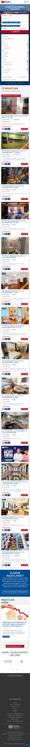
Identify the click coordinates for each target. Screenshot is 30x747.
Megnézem (24, 129)
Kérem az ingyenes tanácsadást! (15, 592)
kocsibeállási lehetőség (7, 369)
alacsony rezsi (5, 228)
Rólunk (15, 708)
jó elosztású (24, 369)
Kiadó (10, 15)
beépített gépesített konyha (8, 159)
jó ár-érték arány (5, 368)
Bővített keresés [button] (10, 83)
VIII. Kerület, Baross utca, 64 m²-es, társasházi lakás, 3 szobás (13, 186)
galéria (14, 264)
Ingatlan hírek (7, 601)
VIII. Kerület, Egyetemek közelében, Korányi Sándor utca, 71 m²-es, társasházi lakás (13, 327)
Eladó (5, 15)
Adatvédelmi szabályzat (15, 717)
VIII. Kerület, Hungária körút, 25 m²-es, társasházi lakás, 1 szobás (14, 221)
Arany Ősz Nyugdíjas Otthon (15, 721)
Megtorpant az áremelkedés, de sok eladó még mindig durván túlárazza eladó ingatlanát (14, 624)
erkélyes (4, 193)
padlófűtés (23, 159)
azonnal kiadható (6, 264)
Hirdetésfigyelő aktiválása (12, 95)
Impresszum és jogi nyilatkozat (15, 714)
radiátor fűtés (9, 194)
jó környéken (12, 524)
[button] (27, 36)
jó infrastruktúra (5, 524)
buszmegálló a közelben (20, 561)
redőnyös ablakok (10, 193)
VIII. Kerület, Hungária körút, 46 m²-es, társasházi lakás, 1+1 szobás (14, 151)
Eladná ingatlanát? (15, 704)
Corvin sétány (10, 124)
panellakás (16, 193)
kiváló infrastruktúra (6, 298)
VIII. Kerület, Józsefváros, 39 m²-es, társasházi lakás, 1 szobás (13, 291)
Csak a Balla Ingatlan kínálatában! (9, 158)
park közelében (5, 333)
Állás (15, 712)
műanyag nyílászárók (21, 158)
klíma (11, 264)
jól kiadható (21, 298)
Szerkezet (4, 58)
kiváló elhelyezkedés (16, 369)
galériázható (19, 490)
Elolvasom (6, 636)
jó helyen (18, 524)
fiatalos (3, 263)
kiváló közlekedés (17, 123)
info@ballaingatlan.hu (17, 739)
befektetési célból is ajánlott (14, 228)
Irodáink (15, 710)
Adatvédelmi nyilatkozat (15, 715)
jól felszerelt (12, 368)
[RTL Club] (7, 662)
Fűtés (3, 67)
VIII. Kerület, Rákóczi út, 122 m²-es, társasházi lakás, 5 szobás (13, 517)
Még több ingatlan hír (14, 646)
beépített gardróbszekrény (12, 334)
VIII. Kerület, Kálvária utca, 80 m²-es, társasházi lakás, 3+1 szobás (13, 552)
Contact (16, 719)
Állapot (3, 50)
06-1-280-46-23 (17, 737)
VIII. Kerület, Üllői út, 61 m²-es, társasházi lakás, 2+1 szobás (15, 116)
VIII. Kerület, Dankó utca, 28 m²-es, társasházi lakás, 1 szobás (13, 361)
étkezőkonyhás (5, 489)
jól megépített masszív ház (21, 368)
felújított (12, 438)
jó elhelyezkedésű (11, 299)
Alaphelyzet (20, 83)
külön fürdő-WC (14, 298)
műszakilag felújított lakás (20, 489)
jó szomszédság (19, 299)
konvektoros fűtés (12, 229)
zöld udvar (10, 123)
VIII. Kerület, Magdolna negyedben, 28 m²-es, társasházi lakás (14, 256)
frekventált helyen (18, 438)
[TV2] (22, 662)
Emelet (3, 42)
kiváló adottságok (11, 404)
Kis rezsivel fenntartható (19, 263)
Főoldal (15, 703)
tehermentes (5, 123)
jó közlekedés (17, 159)
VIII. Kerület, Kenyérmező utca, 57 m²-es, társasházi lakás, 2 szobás (15, 482)
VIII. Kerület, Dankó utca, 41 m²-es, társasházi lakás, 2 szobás (13, 396)
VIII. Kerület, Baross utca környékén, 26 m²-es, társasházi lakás (14, 431)
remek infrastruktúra (23, 334)
